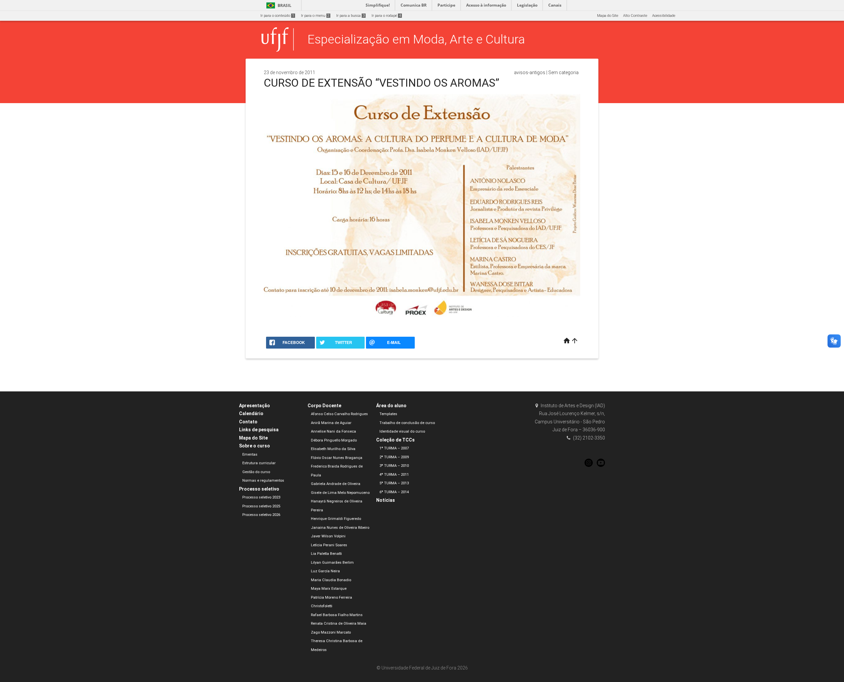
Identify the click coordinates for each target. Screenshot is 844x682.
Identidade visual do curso (402, 431)
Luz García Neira (325, 571)
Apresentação (254, 405)
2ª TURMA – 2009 (394, 457)
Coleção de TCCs (395, 439)
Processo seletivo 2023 (261, 497)
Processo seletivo (259, 489)
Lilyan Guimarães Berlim (332, 562)
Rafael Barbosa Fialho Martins (337, 615)
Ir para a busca (350, 16)
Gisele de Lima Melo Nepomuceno (340, 493)
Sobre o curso (254, 445)
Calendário (251, 413)
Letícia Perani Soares (329, 545)
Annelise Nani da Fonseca (333, 431)
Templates (388, 414)
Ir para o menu (315, 16)
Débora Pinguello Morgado (334, 440)
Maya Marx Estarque (329, 588)
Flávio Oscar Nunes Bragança (336, 458)
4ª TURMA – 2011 (394, 474)
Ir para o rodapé (386, 16)
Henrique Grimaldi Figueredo (336, 519)
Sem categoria (563, 72)
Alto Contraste (635, 16)
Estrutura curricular (259, 463)
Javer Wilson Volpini (328, 536)
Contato (248, 421)
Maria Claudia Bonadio (331, 580)
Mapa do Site (607, 16)
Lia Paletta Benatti (326, 554)
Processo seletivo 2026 (261, 515)
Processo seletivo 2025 (261, 506)
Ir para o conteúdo (277, 16)
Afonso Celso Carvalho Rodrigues (339, 414)
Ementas (249, 454)
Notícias (385, 500)
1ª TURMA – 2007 (394, 448)
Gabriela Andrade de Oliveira (335, 484)
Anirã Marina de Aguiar (331, 423)
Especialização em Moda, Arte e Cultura (416, 39)
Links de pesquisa (259, 429)
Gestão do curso (256, 472)
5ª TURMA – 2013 (394, 483)
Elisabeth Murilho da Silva (333, 449)
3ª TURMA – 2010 (394, 466)
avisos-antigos (529, 72)
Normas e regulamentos (263, 480)
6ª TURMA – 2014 (394, 492)
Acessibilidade (663, 16)
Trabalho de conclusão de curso (407, 423)
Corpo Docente (324, 405)
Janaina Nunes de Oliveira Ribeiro (340, 528)
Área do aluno (391, 405)
